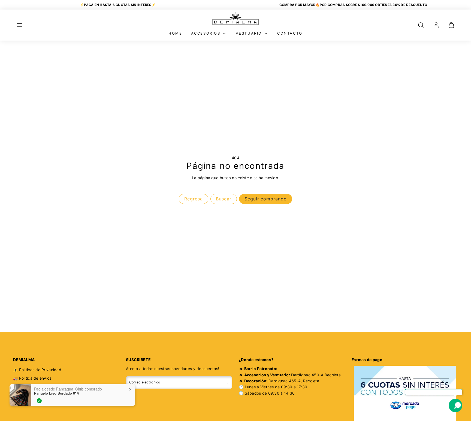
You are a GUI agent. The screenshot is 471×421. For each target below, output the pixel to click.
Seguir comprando (265, 199)
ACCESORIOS (206, 33)
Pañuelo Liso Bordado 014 (56, 385)
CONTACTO (290, 33)
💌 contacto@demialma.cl (37, 403)
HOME (175, 33)
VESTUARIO (249, 33)
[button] (19, 25)
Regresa (193, 199)
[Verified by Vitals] (39, 393)
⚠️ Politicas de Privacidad (37, 369)
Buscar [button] (223, 199)
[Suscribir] (227, 382)
